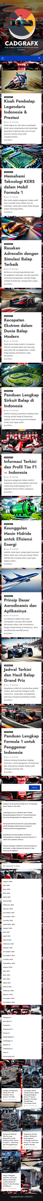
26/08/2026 (13, 1147)
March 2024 (7, 987)
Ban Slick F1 (7, 1021)
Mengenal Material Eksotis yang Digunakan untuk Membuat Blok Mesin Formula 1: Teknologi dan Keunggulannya (19, 826)
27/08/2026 (34, 1105)
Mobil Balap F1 (8, 97)
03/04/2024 (15, 616)
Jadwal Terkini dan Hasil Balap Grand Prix (19, 674)
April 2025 (6, 936)
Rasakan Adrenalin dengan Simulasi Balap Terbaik (21, 256)
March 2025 (7, 940)
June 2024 (6, 975)
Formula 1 (7, 1025)
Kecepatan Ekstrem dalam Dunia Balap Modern (18, 328)
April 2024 (6, 983)
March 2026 (7, 901)
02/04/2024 (15, 685)
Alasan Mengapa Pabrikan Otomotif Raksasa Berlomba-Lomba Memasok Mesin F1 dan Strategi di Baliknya (20, 848)
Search (5, 779)
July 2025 (6, 932)
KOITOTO (29, 1197)
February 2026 (8, 905)
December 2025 (8, 913)
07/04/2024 (15, 341)
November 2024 (9, 955)
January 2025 (8, 948)
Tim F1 (5, 1052)
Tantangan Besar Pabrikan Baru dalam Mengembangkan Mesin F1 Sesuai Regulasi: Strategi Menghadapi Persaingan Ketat (19, 814)
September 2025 (9, 924)
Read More (8, 140)
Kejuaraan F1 (8, 1029)
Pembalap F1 (8, 1041)
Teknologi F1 (8, 1049)
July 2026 (6, 885)
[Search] (39, 58)
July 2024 (6, 971)
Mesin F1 (6, 1033)
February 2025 (8, 944)
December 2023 (8, 998)
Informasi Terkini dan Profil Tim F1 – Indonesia (20, 466)
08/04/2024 (15, 269)
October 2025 (8, 920)
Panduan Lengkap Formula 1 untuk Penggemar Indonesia (21, 744)
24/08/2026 (13, 1188)
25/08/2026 (34, 1147)
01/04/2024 (15, 757)
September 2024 (9, 963)
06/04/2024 (15, 410)
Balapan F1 (7, 1017)
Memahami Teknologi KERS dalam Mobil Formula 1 (19, 184)
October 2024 (8, 959)
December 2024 (8, 952)
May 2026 (6, 893)
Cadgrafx (21, 43)
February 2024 (8, 991)
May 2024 (6, 979)
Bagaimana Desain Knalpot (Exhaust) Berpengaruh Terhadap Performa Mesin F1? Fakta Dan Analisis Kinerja (20, 837)
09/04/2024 (15, 197)
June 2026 (6, 889)
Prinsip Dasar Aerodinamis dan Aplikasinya (20, 605)
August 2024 (7, 967)
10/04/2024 (15, 122)
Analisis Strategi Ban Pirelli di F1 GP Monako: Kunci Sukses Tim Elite (20, 805)
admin (7, 122)
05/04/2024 (15, 477)
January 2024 (8, 994)
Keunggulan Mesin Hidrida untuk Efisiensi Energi (18, 536)
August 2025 (7, 928)
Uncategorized (8, 1056)
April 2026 (6, 897)
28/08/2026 (13, 1099)
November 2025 (9, 916)
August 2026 (7, 881)
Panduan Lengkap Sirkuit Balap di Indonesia (21, 400)
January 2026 (8, 909)
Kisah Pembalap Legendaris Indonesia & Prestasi (19, 109)
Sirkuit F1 (6, 1045)
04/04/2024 (15, 549)
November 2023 (9, 1002)
